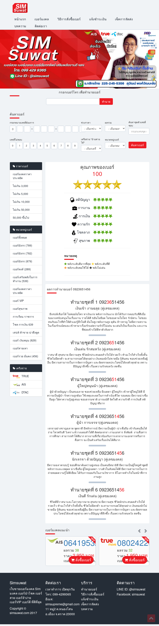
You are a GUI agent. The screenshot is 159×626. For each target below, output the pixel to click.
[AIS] (55, 541)
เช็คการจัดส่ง (124, 19)
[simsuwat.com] (20, 8)
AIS (23, 384)
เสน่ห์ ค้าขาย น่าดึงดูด (26, 332)
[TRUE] (108, 542)
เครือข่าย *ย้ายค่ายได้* (90, 140)
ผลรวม (108, 122)
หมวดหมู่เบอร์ (112, 139)
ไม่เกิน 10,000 (21, 202)
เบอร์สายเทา (20, 348)
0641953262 (86, 542)
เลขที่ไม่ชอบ (16, 139)
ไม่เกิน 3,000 (20, 186)
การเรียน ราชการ (23, 316)
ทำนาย (106, 101)
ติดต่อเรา (41, 26)
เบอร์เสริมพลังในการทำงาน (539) (25, 279)
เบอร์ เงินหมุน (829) (24, 340)
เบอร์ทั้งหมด (20, 237)
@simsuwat (137, 589)
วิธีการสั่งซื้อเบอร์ (69, 19)
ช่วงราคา (86, 122)
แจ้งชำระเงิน (97, 19)
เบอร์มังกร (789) (22, 245)
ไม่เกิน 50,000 (21, 210)
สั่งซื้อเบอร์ (82, 559)
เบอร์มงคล (42, 19)
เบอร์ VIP (18, 301)
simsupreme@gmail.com (62, 604)
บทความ (20, 26)
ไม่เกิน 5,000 (20, 194)
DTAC (25, 392)
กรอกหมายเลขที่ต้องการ (22, 122)
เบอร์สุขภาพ (20, 308)
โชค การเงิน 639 (23, 324)
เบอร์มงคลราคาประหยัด (22, 176)
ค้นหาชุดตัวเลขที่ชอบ (137, 123)
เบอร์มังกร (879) (22, 261)
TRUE (25, 376)
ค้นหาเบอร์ (137, 145)
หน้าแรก (20, 19)
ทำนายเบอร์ (89, 589)
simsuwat (138, 594)
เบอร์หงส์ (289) (22, 269)
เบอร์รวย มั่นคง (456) (25, 356)
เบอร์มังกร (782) (22, 253)
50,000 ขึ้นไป (21, 217)
